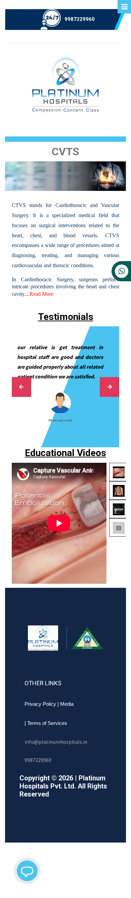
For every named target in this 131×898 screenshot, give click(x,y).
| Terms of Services (46, 723)
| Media (65, 704)
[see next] (111, 386)
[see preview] (20, 386)
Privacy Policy (40, 704)
